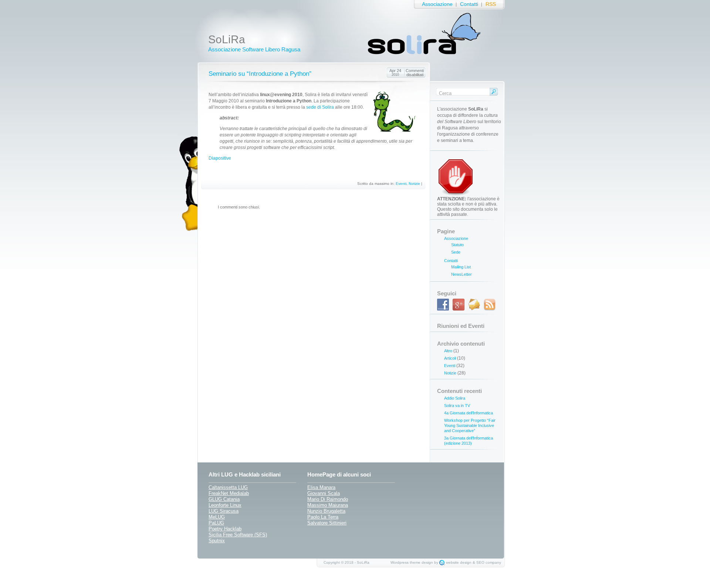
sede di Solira (320, 107)
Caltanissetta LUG (228, 487)
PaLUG (216, 523)
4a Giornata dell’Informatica (468, 413)
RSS (491, 4)
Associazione (437, 4)
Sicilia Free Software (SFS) (238, 534)
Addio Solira (454, 398)
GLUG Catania (224, 499)
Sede (455, 252)
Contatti (469, 4)
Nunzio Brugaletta (326, 511)
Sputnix (217, 540)
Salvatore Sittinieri (326, 523)
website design (458, 562)
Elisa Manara (321, 487)
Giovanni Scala (323, 493)
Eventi (401, 183)
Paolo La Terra (322, 517)
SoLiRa (226, 39)
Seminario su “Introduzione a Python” (260, 73)
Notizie (414, 183)
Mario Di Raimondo (327, 499)
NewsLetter (461, 274)
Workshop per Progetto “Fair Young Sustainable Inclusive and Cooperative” (470, 425)
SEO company (488, 562)
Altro (448, 351)
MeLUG (217, 517)
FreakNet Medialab (229, 493)
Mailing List (461, 267)
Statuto (457, 244)
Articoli (450, 358)
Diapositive (220, 158)
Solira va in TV (457, 405)
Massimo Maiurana (327, 505)
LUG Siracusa (224, 511)
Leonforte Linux (225, 505)
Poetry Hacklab (225, 529)
